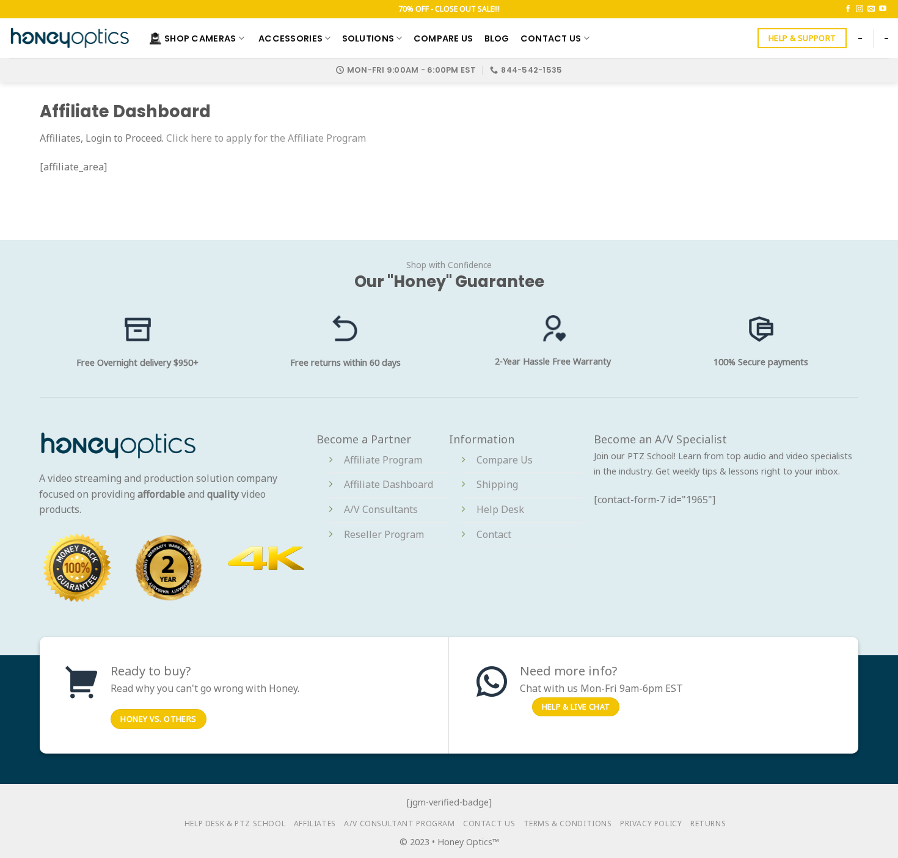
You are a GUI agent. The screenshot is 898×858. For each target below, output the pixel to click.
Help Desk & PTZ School (234, 823)
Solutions (368, 38)
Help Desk (500, 509)
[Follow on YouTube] (882, 9)
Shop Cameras (200, 38)
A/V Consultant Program (399, 823)
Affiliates (315, 823)
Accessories (290, 38)
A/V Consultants (381, 509)
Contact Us (551, 38)
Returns (708, 823)
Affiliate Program (383, 460)
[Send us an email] (871, 9)
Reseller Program (384, 534)
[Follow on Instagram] (859, 9)
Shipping (497, 484)
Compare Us (443, 38)
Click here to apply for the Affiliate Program (266, 138)
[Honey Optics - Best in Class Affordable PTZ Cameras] (70, 37)
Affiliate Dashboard (388, 484)
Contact (493, 534)
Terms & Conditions (568, 823)
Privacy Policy (651, 823)
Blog (496, 38)
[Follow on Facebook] (848, 9)
